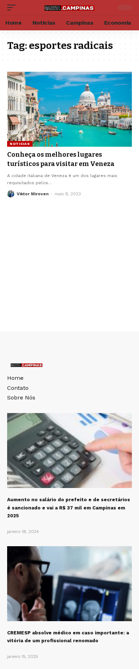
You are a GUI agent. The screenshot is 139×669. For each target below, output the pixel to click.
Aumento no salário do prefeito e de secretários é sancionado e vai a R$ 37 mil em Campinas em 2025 (68, 507)
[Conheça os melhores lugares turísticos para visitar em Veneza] (69, 109)
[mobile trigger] (13, 7)
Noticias (20, 144)
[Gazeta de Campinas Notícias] (69, 7)
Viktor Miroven (32, 193)
